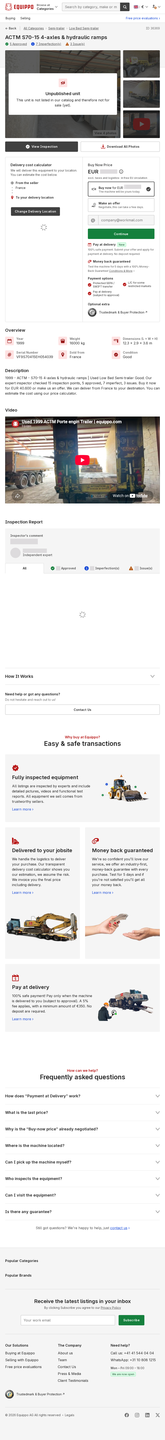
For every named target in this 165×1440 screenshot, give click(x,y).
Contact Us (83, 710)
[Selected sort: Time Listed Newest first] (121, 171)
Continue (121, 234)
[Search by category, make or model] (125, 7)
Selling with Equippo (21, 1360)
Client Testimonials (73, 1380)
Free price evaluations (142, 18)
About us (65, 1353)
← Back (10, 28)
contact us (118, 1228)
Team (62, 1360)
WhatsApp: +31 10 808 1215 (133, 1360)
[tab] (24, 568)
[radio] (121, 189)
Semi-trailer (56, 28)
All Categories (34, 28)
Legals (69, 1415)
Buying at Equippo (20, 1353)
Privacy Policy (111, 1307)
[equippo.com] (18, 7)
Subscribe (131, 1320)
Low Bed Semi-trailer (84, 28)
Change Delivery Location (35, 211)
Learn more (21, 809)
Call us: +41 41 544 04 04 (132, 1353)
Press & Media (69, 1374)
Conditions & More (121, 270)
